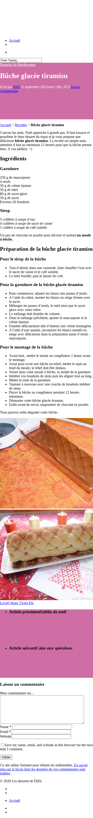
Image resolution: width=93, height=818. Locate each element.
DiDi (16, 87)
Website (5, 736)
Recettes (30, 65)
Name (5, 727)
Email (5, 732)
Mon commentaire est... (16, 693)
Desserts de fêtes (12, 65)
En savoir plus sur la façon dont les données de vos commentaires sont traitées (44, 769)
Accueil (14, 40)
